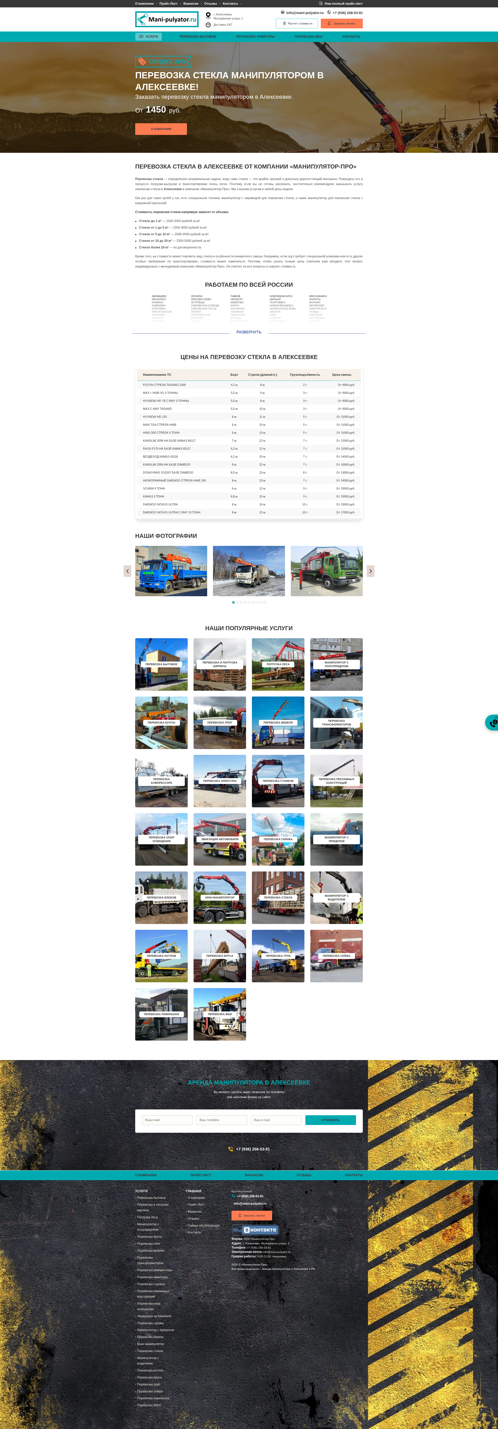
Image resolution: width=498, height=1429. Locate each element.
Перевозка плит (148, 1243)
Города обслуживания (204, 1225)
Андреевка (159, 305)
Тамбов (235, 296)
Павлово (275, 318)
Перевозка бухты (149, 1236)
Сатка (313, 324)
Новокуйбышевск (281, 305)
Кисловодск (278, 321)
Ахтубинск (316, 327)
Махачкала (238, 308)
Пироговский (200, 324)
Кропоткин (277, 324)
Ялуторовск (317, 318)
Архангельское (162, 311)
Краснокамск (318, 296)
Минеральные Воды (283, 308)
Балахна (314, 302)
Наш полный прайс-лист (344, 3)
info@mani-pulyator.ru (305, 13)
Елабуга (275, 311)
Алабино (157, 302)
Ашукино (158, 318)
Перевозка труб (148, 1384)
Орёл (234, 324)
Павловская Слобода (205, 305)
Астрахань (238, 327)
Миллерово (316, 305)
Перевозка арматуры (255, 36)
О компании (144, 3)
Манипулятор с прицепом (155, 1330)
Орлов (234, 330)
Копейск (315, 321)
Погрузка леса (147, 1217)
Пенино (196, 311)
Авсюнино (159, 299)
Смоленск (237, 311)
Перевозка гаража (150, 1323)
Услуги (152, 36)
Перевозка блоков (150, 1337)
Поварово (197, 327)
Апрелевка (159, 308)
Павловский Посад (203, 308)
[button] (127, 571)
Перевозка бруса (149, 1377)
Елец (273, 315)
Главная (193, 1191)
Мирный (275, 299)
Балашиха (158, 324)
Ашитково (158, 315)
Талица (314, 311)
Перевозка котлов (150, 1370)
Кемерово (237, 302)
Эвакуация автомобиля (154, 1316)
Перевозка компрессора (154, 1270)
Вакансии (190, 3)
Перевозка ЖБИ (309, 36)
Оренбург (237, 299)
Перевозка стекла (150, 1351)
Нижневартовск (280, 330)
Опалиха (197, 296)
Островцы (198, 302)
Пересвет (197, 318)
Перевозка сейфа (150, 1391)
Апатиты (315, 299)
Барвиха (157, 327)
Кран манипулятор (150, 1344)
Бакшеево (158, 321)
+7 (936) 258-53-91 (348, 13)
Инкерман (316, 315)
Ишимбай (315, 330)
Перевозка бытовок (197, 36)
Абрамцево (159, 296)
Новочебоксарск (281, 296)
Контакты (230, 3)
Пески (195, 321)
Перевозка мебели (150, 1250)
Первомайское (201, 315)
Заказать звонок (344, 23)
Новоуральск (318, 308)
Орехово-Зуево (201, 299)
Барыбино (158, 330)
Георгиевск (277, 302)
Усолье (275, 327)
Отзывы (210, 3)
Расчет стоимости (300, 23)
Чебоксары (238, 315)
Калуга (235, 305)
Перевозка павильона (153, 1398)
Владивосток (239, 321)
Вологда (236, 318)
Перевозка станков (151, 1284)
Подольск (197, 330)
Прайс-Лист (169, 3)
